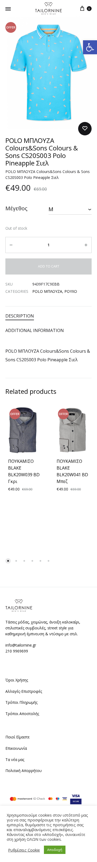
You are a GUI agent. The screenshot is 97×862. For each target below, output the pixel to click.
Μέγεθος (16, 208)
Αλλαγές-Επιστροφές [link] (23, 691)
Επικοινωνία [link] (16, 748)
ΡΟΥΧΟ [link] (70, 291)
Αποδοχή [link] (54, 849)
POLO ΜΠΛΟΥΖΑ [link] (47, 291)
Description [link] (19, 316)
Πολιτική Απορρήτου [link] (23, 770)
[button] (8, 561)
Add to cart (48, 266)
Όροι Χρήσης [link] (16, 680)
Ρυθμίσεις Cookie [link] (24, 849)
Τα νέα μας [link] (14, 759)
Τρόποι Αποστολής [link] (22, 713)
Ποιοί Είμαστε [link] (17, 737)
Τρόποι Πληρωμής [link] (21, 702)
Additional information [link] (34, 330)
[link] (90, 47)
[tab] (48, 316)
